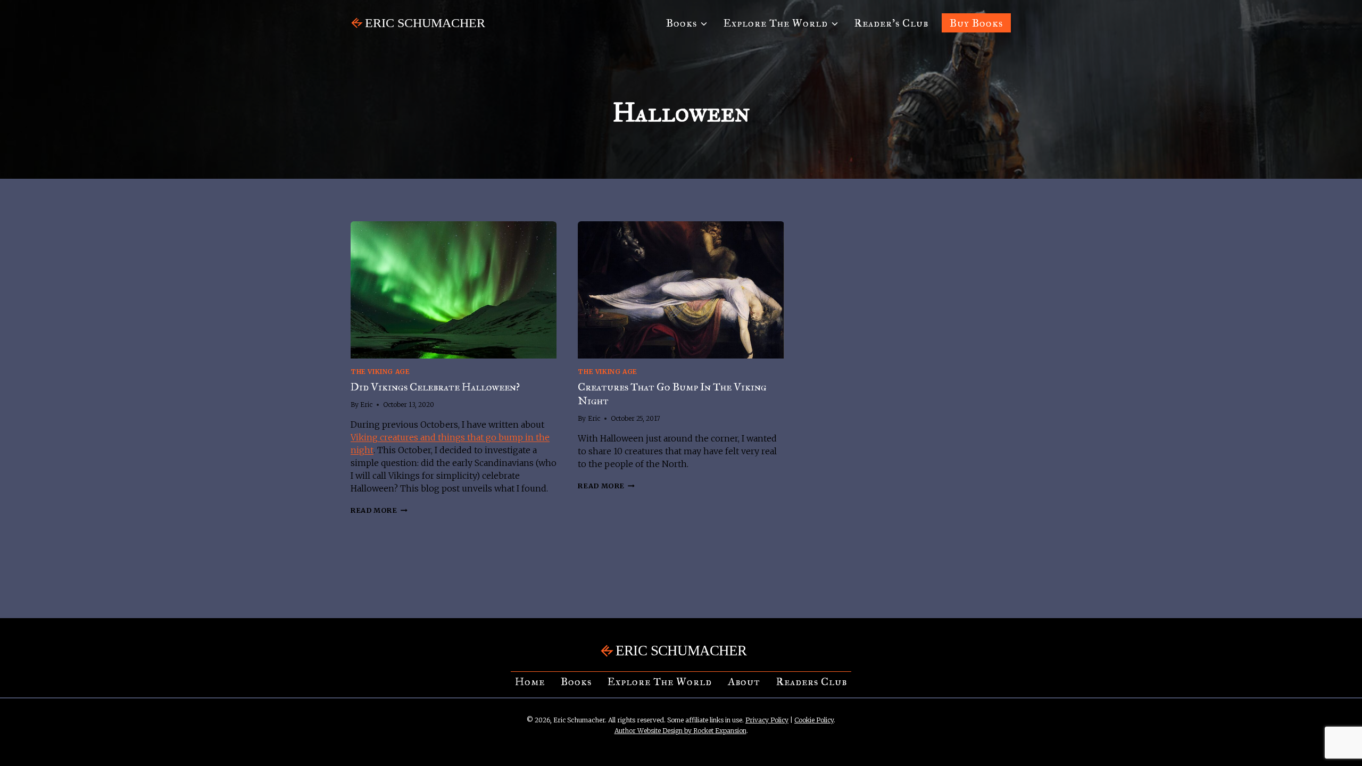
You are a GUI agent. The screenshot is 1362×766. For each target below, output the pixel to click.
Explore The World (660, 681)
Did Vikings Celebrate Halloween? (435, 386)
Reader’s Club (891, 22)
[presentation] (454, 290)
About (744, 681)
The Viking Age (380, 372)
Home (530, 681)
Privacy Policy (766, 720)
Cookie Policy (814, 720)
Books (576, 681)
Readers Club (811, 681)
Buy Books (976, 22)
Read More (379, 510)
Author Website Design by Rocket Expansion (680, 731)
